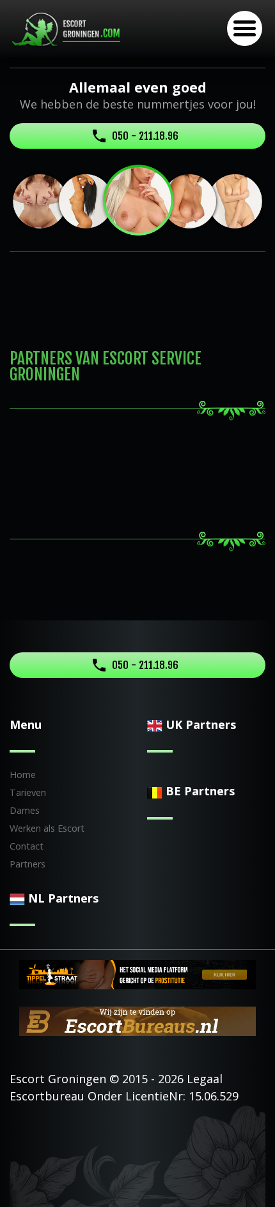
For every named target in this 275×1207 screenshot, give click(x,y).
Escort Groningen (58, 1078)
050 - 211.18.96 (145, 136)
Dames (25, 810)
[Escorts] (137, 973)
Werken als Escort (47, 828)
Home (23, 774)
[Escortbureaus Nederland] (137, 1020)
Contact (26, 846)
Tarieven (28, 792)
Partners (27, 864)
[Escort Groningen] (69, 29)
